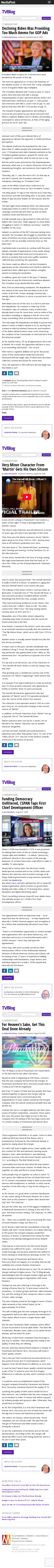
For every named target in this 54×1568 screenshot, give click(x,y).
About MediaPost (18, 1536)
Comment (8, 418)
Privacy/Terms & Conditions (22, 1541)
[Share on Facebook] (4, 373)
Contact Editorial (41, 1536)
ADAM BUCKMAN (10, 432)
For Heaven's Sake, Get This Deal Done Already (21, 1496)
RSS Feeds (15, 1538)
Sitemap (24, 1538)
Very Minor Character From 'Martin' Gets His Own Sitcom (26, 1485)
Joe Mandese (9, 812)
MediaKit (29, 1536)
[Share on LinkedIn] (10, 373)
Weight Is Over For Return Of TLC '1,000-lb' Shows (22, 1500)
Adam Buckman (10, 37)
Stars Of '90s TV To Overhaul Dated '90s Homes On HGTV (25, 1505)
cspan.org (16, 880)
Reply (4, 413)
